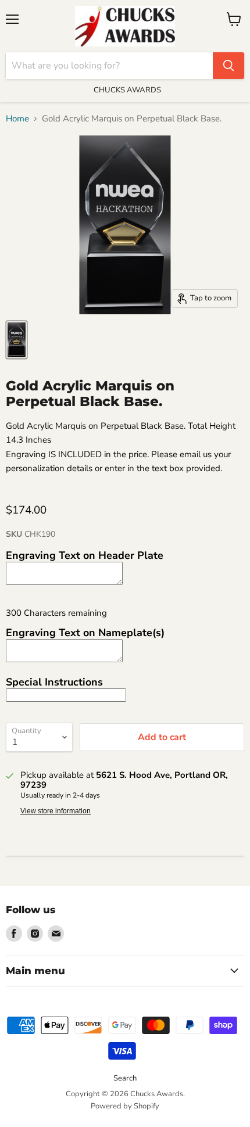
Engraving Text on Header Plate (84, 555)
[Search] (228, 65)
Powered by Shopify (125, 1106)
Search (125, 1078)
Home (17, 119)
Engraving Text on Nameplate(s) (85, 633)
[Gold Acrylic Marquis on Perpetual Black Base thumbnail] (16, 339)
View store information (55, 811)
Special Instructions (54, 682)
